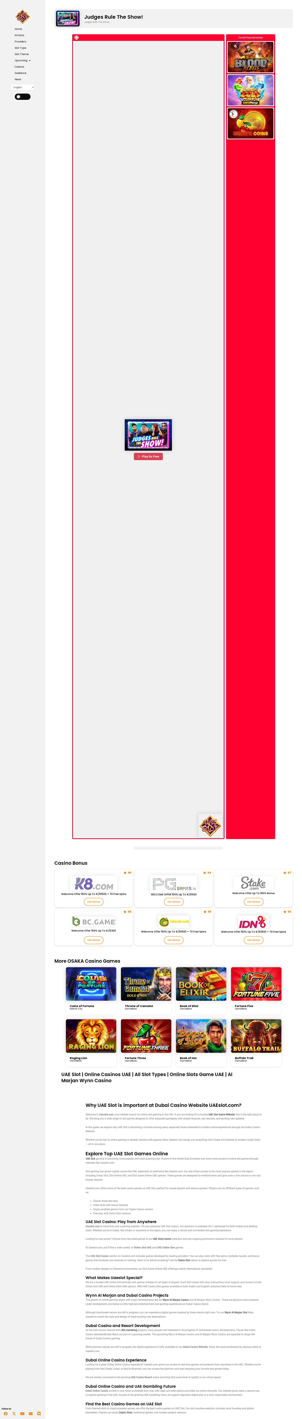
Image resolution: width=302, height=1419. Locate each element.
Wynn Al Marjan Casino (176, 1299)
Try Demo (250, 57)
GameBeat (131, 1008)
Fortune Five (244, 1006)
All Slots (19, 35)
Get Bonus (93, 902)
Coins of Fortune (82, 1006)
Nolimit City (76, 1008)
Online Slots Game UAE (197, 1074)
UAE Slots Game (162, 1238)
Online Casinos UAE (107, 1074)
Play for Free (150, 456)
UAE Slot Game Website (221, 1114)
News (18, 79)
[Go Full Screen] (76, 38)
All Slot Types (150, 1074)
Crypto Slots (125, 1412)
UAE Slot (71, 1074)
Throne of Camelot (139, 1006)
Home (18, 29)
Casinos (19, 67)
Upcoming (21, 60)
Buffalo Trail (244, 1058)
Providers (20, 41)
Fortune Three (135, 1058)
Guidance (20, 73)
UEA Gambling (129, 1330)
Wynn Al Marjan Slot (236, 1312)
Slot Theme (22, 54)
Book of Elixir (189, 1006)
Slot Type (20, 48)
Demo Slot (184, 1260)
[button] (148, 435)
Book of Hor (188, 1058)
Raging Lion (78, 1058)
